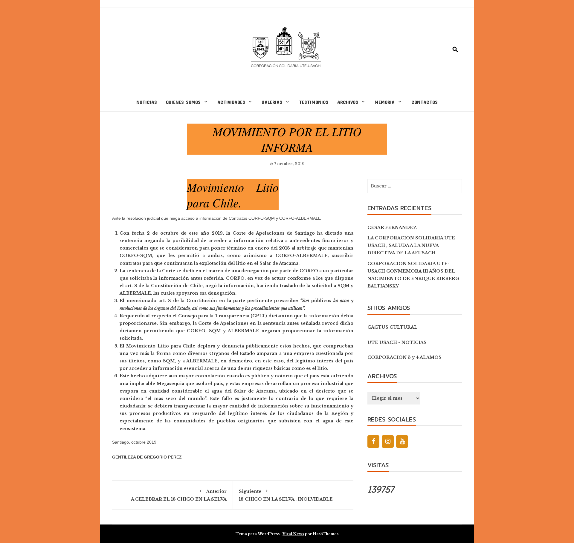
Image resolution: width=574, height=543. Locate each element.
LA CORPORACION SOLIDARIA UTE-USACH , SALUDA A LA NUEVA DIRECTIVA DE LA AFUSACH (412, 245)
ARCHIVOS (347, 102)
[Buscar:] (414, 186)
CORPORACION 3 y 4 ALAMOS (404, 357)
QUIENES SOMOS (183, 102)
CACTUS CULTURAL (392, 327)
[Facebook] (373, 441)
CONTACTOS (424, 102)
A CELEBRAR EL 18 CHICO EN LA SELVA (179, 495)
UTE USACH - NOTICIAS (397, 342)
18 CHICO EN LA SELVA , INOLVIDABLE (286, 495)
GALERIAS (272, 102)
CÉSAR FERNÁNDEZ (392, 227)
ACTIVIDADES (231, 102)
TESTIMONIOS (313, 102)
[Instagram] (388, 441)
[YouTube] (402, 441)
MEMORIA (385, 102)
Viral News (293, 534)
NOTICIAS (146, 102)
